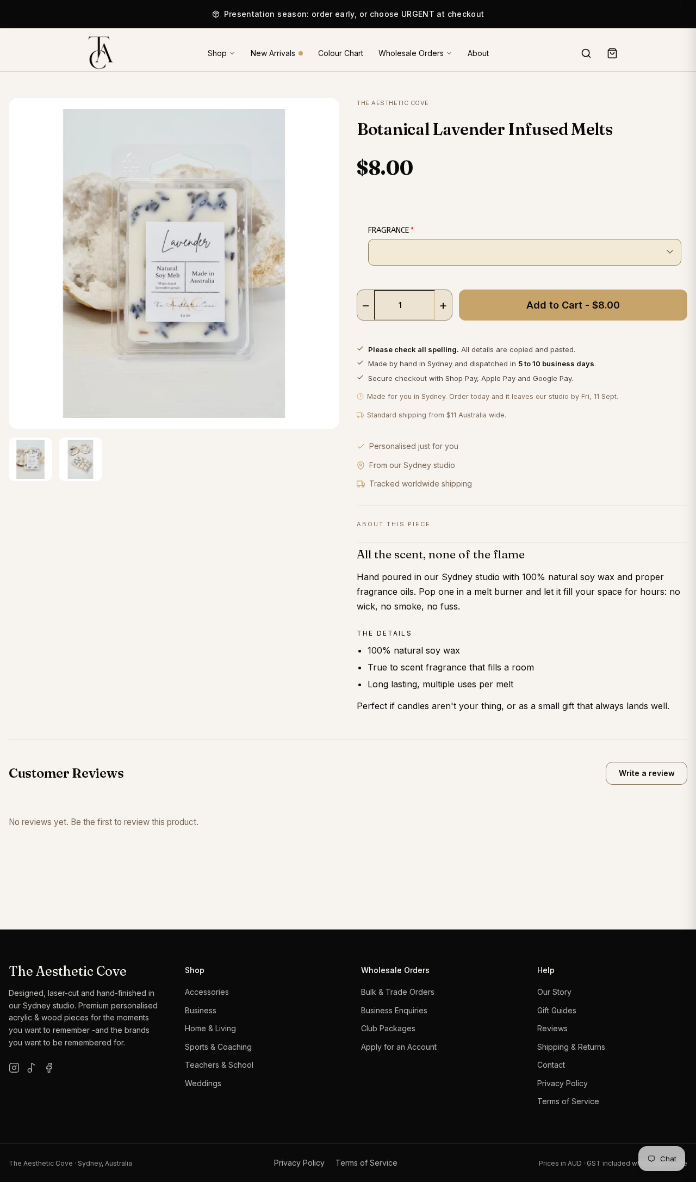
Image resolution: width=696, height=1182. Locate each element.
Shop (217, 53)
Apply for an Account (399, 1046)
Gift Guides (556, 1010)
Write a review (647, 773)
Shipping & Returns (571, 1046)
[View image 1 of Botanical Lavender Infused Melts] (30, 459)
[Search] (586, 53)
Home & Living (210, 1028)
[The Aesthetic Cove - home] (97, 53)
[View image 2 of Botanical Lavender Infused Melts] (80, 459)
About (478, 53)
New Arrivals (273, 53)
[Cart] (612, 53)
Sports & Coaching (218, 1046)
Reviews (552, 1028)
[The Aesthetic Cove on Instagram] (14, 1067)
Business (200, 1010)
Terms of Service (568, 1101)
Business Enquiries (394, 1010)
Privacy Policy (562, 1083)
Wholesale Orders (411, 53)
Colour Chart (340, 53)
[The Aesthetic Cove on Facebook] (49, 1067)
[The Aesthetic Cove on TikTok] (31, 1067)
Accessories (207, 991)
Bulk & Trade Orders (397, 991)
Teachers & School (219, 1064)
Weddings (203, 1083)
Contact (551, 1064)
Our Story (554, 991)
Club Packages (388, 1028)
